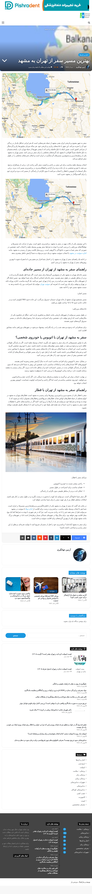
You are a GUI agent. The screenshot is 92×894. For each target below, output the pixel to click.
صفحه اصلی (84, 29)
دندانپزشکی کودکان (78, 790)
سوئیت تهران (45, 284)
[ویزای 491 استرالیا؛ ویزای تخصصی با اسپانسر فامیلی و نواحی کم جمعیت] (46, 585)
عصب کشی (81, 793)
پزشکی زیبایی (80, 778)
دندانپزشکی (81, 786)
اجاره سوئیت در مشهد (78, 253)
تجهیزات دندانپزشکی (78, 782)
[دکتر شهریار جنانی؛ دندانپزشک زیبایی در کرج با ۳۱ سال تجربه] (79, 715)
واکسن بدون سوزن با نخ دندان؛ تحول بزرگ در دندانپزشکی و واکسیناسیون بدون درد (19, 595)
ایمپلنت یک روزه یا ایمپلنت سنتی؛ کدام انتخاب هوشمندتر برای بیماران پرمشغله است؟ (57, 734)
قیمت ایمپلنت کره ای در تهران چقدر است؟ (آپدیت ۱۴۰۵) (52, 654)
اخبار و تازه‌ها (74, 29)
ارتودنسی (81, 764)
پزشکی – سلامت (79, 771)
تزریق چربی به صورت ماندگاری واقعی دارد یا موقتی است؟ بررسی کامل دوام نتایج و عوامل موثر (53, 703)
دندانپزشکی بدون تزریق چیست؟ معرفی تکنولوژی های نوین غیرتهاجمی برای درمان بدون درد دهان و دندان (50, 740)
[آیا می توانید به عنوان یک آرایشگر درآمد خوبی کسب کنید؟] (74, 585)
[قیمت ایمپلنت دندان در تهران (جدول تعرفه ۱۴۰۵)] (79, 674)
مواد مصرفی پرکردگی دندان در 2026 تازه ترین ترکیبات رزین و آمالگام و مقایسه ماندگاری (55, 690)
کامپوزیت (81, 797)
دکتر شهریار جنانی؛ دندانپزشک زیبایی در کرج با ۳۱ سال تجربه (51, 710)
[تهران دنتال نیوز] (85, 15)
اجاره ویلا (29, 509)
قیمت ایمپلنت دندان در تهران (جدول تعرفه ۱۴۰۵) (54, 669)
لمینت (83, 801)
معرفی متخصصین (78, 805)
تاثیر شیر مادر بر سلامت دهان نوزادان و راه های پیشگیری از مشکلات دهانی (60, 697)
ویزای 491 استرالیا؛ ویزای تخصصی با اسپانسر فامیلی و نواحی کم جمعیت (46, 598)
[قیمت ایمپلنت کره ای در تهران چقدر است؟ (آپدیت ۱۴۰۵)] (79, 659)
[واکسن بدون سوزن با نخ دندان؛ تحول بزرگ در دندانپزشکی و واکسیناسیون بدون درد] (18, 584)
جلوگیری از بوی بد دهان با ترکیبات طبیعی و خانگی (69, 684)
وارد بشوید (67, 621)
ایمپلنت (82, 767)
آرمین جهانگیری (80, 67)
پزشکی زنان (80, 775)
